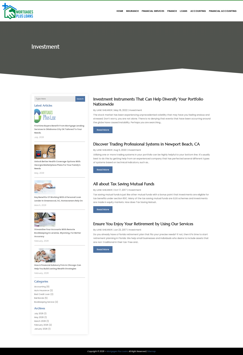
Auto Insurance (41, 290)
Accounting (198, 11)
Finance (172, 11)
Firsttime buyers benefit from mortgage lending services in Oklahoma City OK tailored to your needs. (59, 129)
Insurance (132, 11)
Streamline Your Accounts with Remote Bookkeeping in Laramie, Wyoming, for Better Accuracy (57, 233)
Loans (183, 11)
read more (103, 130)
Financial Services (153, 11)
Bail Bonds (39, 298)
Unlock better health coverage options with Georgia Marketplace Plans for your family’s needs (57, 165)
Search (80, 98)
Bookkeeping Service (44, 302)
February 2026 (41, 324)
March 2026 (40, 321)
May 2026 (39, 317)
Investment (135, 110)
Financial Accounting (223, 11)
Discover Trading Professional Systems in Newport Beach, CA (146, 144)
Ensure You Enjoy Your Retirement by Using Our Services (143, 223)
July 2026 (38, 313)
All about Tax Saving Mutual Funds (123, 183)
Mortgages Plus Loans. (117, 351)
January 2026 (41, 328)
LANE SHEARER (104, 110)
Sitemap (152, 351)
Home (120, 11)
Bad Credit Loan (42, 294)
